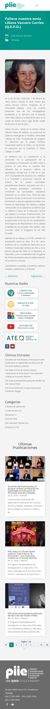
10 (41, 644)
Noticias (15, 40)
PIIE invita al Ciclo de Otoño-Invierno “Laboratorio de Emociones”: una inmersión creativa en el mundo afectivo (24, 373)
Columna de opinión (13, 406)
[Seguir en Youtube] (12, 346)
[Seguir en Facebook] (7, 346)
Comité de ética (12, 410)
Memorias (9, 415)
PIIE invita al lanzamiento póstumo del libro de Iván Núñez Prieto (25, 614)
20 (47, 644)
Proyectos (9, 427)
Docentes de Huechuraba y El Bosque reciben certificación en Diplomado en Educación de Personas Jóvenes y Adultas (25, 362)
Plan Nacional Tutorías (15, 423)
